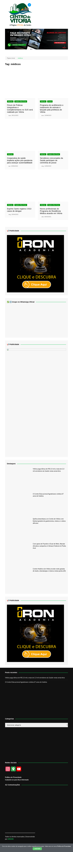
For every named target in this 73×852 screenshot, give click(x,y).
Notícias (10, 101)
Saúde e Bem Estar (20, 101)
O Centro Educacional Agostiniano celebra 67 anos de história (26, 682)
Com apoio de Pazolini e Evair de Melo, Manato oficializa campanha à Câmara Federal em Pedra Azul (49, 546)
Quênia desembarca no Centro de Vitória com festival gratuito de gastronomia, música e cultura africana (49, 521)
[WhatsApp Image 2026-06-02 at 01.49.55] (36, 401)
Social (50, 101)
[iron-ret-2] (35, 263)
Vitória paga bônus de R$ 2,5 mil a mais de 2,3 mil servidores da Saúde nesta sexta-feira (35, 678)
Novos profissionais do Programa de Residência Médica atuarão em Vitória (51, 211)
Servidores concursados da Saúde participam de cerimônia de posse (51, 160)
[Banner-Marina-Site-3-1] (36, 39)
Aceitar (37, 848)
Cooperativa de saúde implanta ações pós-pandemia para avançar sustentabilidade (19, 160)
